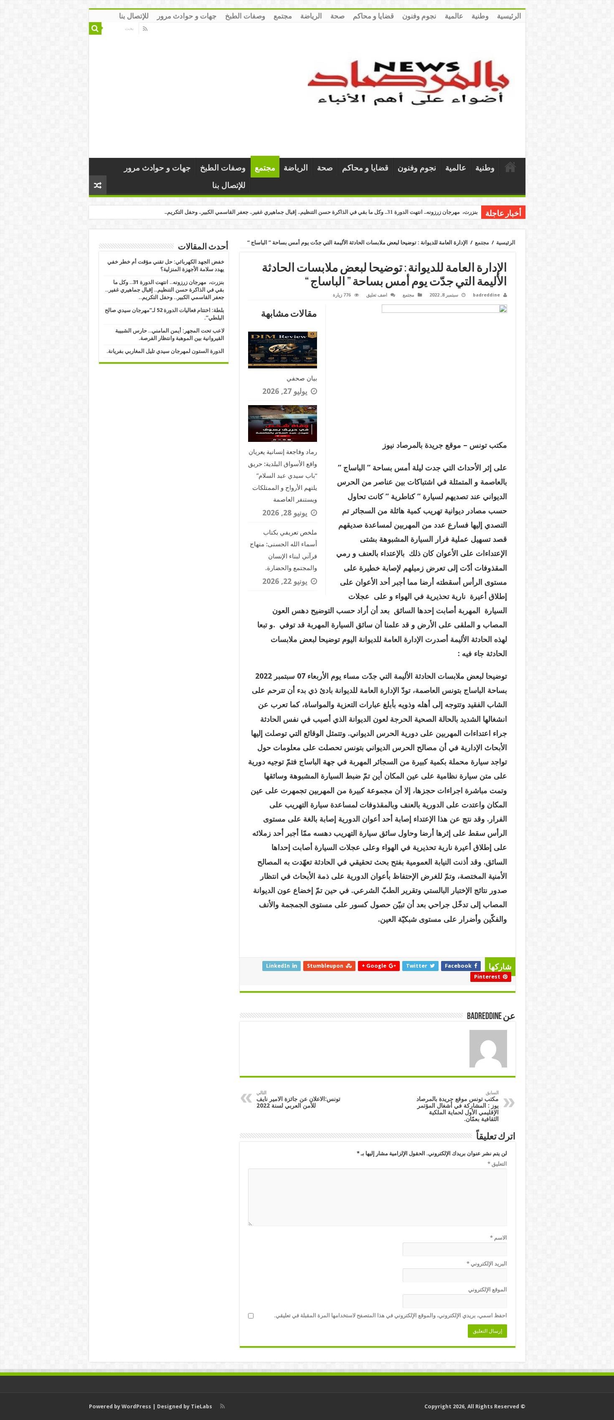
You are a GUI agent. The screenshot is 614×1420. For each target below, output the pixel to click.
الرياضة (311, 16)
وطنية (480, 16)
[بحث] (95, 28)
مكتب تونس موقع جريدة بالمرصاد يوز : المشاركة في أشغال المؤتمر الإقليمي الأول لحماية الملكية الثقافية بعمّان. (457, 1106)
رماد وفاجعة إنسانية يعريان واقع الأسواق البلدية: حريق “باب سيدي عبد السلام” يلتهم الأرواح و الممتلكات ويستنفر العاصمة (282, 475)
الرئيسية (509, 16)
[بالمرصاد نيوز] (413, 89)
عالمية (454, 16)
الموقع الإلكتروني (487, 1289)
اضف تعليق (376, 295)
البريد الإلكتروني (487, 1263)
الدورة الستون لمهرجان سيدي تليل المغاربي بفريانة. (165, 351)
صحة (337, 16)
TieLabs (201, 1406)
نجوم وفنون (419, 16)
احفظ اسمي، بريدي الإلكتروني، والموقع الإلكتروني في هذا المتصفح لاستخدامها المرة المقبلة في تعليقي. (390, 1315)
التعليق (497, 1164)
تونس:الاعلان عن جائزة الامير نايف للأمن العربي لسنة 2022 (298, 1099)
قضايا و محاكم (373, 16)
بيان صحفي (302, 378)
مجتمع (283, 16)
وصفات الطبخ (245, 16)
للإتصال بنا (134, 16)
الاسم (498, 1238)
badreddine (486, 295)
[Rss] (145, 29)
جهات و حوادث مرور (187, 16)
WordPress (136, 1406)
